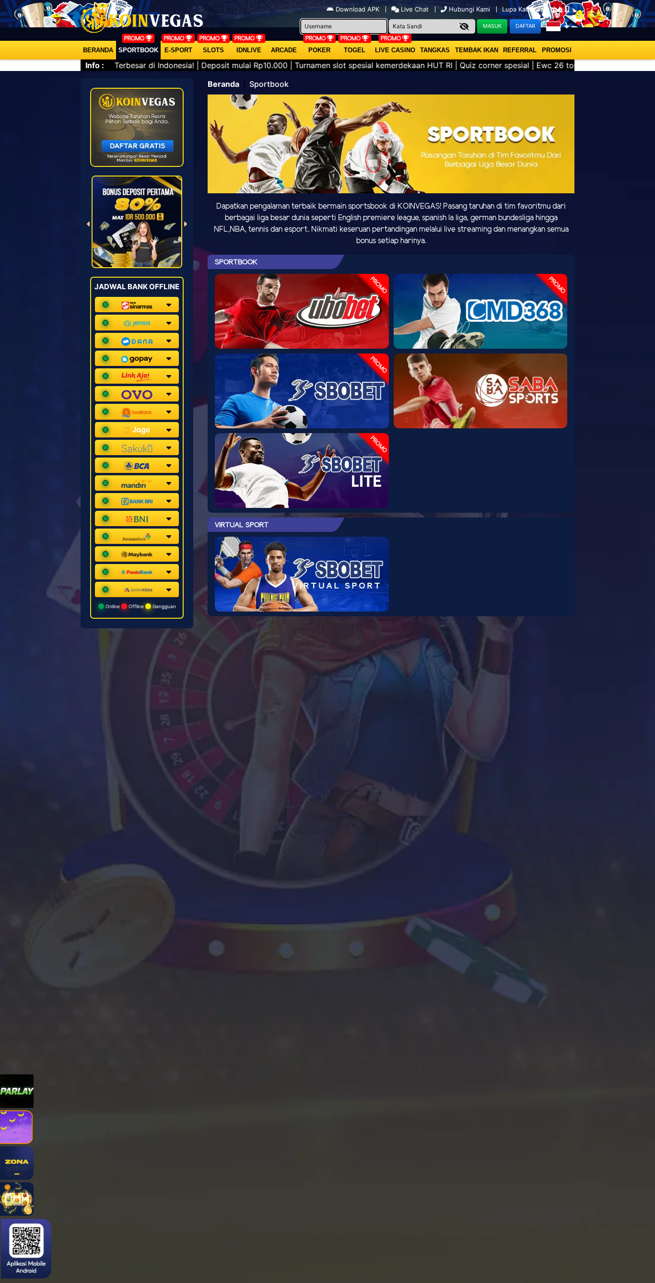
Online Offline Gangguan (140, 606)
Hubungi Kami (469, 9)
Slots (213, 50)
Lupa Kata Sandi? (528, 9)
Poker (319, 50)
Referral (520, 50)
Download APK (357, 9)
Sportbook (138, 50)
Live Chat (414, 9)
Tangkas (435, 50)
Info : (94, 65)
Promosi (557, 50)
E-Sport (178, 50)
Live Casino (395, 50)
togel (354, 50)
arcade (284, 50)
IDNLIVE (248, 50)
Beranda (98, 50)
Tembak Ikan (476, 50)
